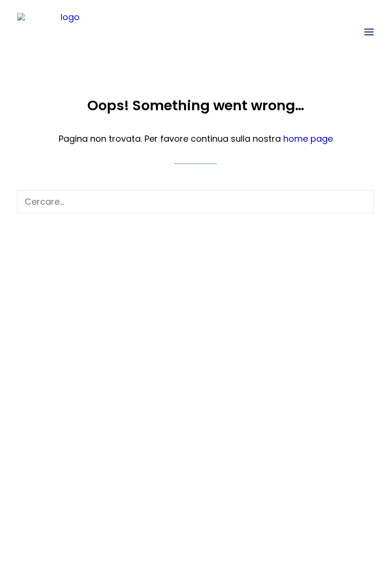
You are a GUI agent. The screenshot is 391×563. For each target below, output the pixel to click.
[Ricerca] (195, 201)
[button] (369, 32)
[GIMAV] (66, 32)
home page (308, 139)
